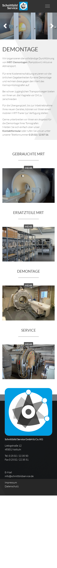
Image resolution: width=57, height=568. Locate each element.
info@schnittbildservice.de (19, 476)
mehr (28, 167)
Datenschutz (12, 486)
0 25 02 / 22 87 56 (38, 134)
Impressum (11, 482)
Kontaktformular (11, 130)
